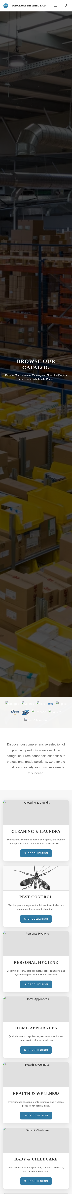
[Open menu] (55, 6)
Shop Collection (36, 853)
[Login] (67, 6)
